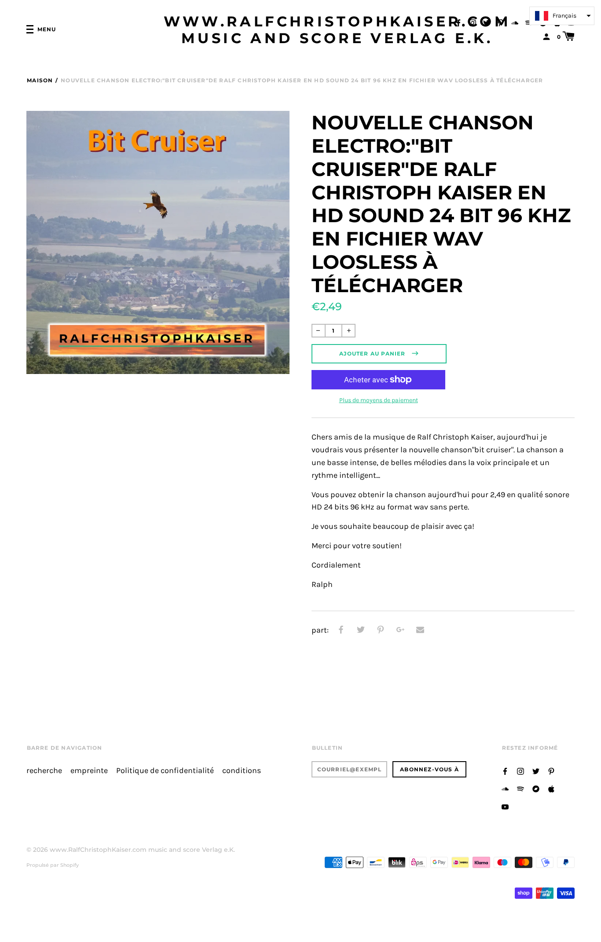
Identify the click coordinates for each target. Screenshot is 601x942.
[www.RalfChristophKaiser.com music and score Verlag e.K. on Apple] (551, 788)
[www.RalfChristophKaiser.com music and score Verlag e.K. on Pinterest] (500, 22)
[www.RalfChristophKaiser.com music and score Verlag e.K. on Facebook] (458, 22)
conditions (241, 770)
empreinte (89, 770)
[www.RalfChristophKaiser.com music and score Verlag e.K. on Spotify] (528, 22)
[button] (561, 16)
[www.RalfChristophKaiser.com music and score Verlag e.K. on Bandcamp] (535, 788)
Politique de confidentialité (165, 770)
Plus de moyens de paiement (378, 400)
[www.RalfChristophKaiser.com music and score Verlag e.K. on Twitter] (486, 22)
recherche (44, 770)
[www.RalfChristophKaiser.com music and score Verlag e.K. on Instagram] (472, 22)
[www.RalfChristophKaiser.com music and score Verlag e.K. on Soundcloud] (514, 22)
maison (40, 80)
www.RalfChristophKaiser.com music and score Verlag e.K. (337, 30)
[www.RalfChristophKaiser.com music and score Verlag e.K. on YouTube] (505, 806)
